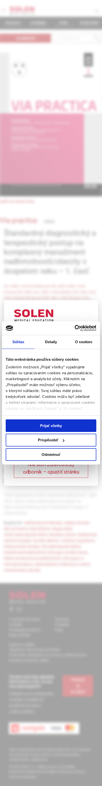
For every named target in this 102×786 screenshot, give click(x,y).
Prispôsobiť (48, 440)
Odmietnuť (51, 454)
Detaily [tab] (51, 341)
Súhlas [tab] (18, 341)
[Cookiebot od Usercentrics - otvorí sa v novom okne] (74, 328)
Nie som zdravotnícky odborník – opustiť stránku (51, 468)
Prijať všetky (51, 425)
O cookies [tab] (84, 341)
